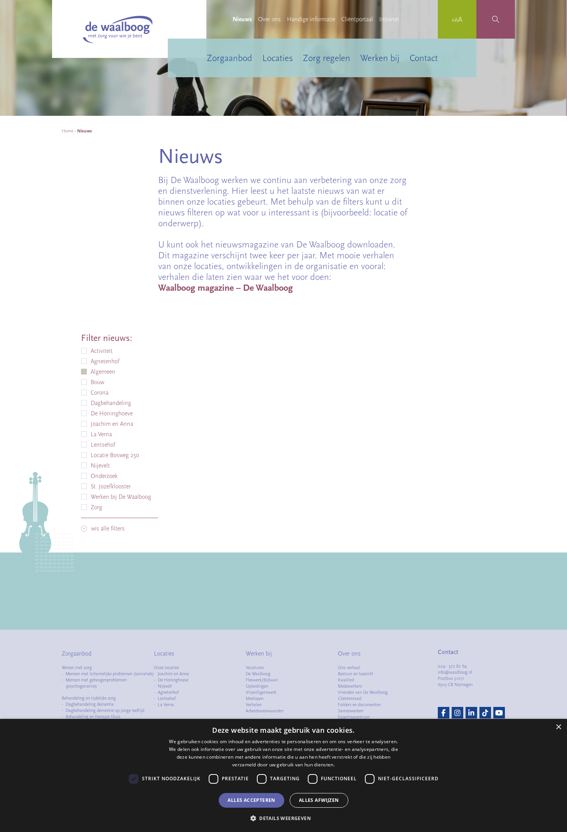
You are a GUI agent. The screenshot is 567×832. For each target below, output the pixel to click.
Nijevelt (100, 465)
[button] (283, 818)
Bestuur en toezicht (355, 673)
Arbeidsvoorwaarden (265, 710)
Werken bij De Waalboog (121, 496)
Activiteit (102, 350)
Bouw (97, 382)
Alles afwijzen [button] (319, 800)
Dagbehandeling (111, 403)
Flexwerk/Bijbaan (262, 680)
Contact (424, 58)
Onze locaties (166, 667)
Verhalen (254, 704)
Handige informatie (311, 19)
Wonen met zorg (77, 667)
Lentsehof (103, 444)
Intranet (389, 19)
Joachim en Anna (112, 423)
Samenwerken (350, 710)
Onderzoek (104, 476)
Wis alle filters (108, 528)
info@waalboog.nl (455, 672)
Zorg (96, 507)
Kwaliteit (346, 680)
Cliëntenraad (349, 698)
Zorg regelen (326, 58)
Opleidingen (257, 686)
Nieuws (242, 19)
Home (67, 131)
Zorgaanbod (229, 58)
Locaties (277, 58)
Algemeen (103, 371)
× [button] (558, 727)
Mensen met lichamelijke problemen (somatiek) (110, 673)
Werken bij (380, 58)
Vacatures (255, 667)
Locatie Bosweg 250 (115, 455)
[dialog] (283, 775)
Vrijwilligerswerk (261, 692)
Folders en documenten (359, 704)
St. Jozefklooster (111, 486)
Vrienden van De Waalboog (363, 692)
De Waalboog (258, 673)
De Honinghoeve (112, 413)
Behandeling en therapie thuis (93, 716)
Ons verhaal (349, 667)
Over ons (269, 19)
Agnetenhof (105, 361)
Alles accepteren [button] (251, 800)
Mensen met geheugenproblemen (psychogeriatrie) (96, 683)
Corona (99, 392)
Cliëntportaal (357, 19)
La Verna (101, 434)
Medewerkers (350, 686)
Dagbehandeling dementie (90, 704)
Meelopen (254, 698)
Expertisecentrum (354, 717)
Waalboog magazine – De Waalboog (225, 287)
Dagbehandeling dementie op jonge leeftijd (105, 710)
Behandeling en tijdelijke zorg (89, 698)
